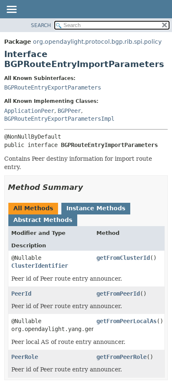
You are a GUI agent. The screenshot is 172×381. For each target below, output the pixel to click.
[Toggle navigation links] (11, 10)
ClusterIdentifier (39, 265)
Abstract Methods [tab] (42, 220)
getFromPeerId (118, 293)
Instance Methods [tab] (95, 208)
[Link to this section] (89, 187)
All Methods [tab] (33, 208)
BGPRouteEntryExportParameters (52, 87)
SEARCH (41, 25)
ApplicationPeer (29, 110)
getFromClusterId (123, 257)
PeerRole (24, 357)
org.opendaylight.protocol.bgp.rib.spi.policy (97, 41)
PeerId (21, 293)
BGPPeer (69, 110)
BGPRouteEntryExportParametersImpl (59, 118)
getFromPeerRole (121, 357)
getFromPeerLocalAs (126, 321)
